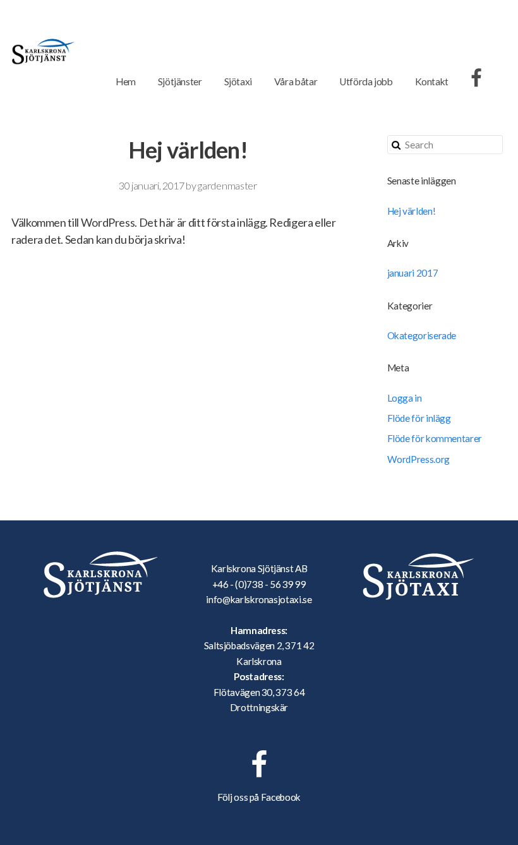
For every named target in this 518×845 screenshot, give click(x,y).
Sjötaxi (238, 81)
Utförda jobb (366, 81)
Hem (126, 81)
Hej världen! (411, 211)
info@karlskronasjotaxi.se (258, 599)
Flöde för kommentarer (434, 438)
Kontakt (432, 81)
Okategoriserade (422, 335)
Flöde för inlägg (419, 418)
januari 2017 (412, 273)
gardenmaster (227, 185)
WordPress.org (418, 459)
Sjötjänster (180, 81)
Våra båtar (295, 81)
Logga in (404, 398)
